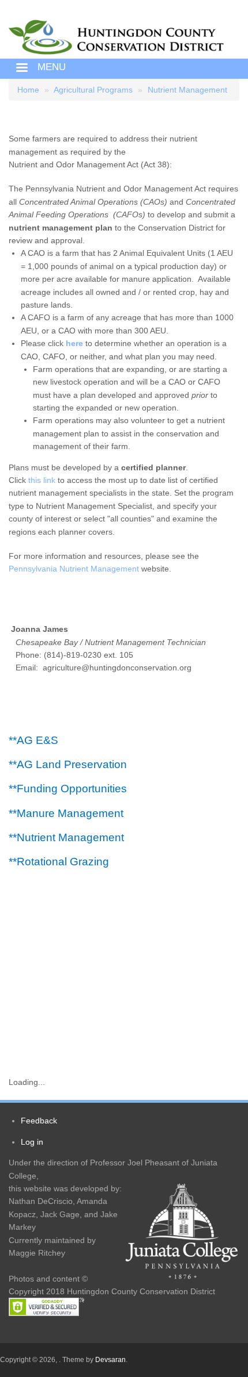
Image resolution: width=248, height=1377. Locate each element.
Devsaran (110, 1360)
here (74, 343)
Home (28, 89)
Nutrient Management (187, 89)
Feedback (39, 1120)
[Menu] (21, 69)
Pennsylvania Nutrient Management (75, 568)
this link (41, 480)
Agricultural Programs (93, 89)
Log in (32, 1141)
